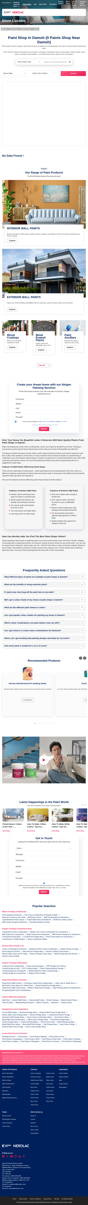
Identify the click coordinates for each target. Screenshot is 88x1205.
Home (5, 29)
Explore (12, 241)
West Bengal (54, 1056)
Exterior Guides (63, 1077)
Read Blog (6, 831)
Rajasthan (77, 1058)
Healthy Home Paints (37, 1080)
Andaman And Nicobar (78, 1062)
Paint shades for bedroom (12, 915)
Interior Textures (42, 1002)
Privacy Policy (23, 1199)
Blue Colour (34, 1101)
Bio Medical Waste (67, 1199)
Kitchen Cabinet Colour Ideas (57, 951)
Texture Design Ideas (10, 1022)
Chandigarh (43, 1060)
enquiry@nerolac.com (15, 1188)
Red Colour (34, 1087)
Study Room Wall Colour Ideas (14, 988)
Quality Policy (48, 1199)
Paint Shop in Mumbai (38, 1036)
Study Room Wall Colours (12, 983)
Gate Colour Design (67, 1024)
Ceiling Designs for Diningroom (14, 971)
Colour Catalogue (36, 1073)
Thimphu (55, 1062)
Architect (53, 4)
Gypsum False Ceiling (37, 973)
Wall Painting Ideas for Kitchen (66, 954)
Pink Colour (49, 1084)
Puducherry (67, 1062)
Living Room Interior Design (59, 1015)
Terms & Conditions (35, 1199)
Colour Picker (6, 1126)
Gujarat (27, 1058)
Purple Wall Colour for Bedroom (39, 920)
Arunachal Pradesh (35, 1058)
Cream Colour (50, 1098)
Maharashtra (70, 1056)
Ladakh (29, 1062)
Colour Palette (35, 1084)
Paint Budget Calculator (9, 1119)
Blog (60, 1080)
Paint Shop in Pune (57, 1036)
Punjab (82, 1056)
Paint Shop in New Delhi (51, 1039)
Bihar (8, 1056)
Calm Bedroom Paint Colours (13, 920)
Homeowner (6, 3)
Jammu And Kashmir (17, 1056)
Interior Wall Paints (19, 1000)
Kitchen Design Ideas (38, 1015)
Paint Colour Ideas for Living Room (59, 937)
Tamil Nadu (62, 1056)
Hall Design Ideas (51, 1024)
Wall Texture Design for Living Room (66, 934)
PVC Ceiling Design (29, 968)
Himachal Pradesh (47, 1058)
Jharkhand (37, 1056)
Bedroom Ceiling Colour (63, 920)
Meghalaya (5, 1060)
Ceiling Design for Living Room (14, 973)
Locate (73, 73)
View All (42, 365)
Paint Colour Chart (48, 1022)
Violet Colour (34, 1105)
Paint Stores (23, 1036)
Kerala (77, 1056)
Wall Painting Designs (66, 1022)
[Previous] (80, 658)
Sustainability (34, 1133)
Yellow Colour (35, 1094)
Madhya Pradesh (26, 29)
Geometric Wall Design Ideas (13, 1017)
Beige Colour (50, 1077)
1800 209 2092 (16, 1176)
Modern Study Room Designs (39, 988)
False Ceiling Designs (35, 966)
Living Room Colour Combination (15, 932)
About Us (33, 1116)
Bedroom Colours (34, 917)
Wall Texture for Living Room (13, 934)
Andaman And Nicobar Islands (11, 1062)
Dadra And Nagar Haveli (39, 1062)
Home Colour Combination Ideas (39, 1017)
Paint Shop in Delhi (32, 1039)
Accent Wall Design (9, 1012)
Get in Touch (34, 1126)
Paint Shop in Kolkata (72, 1039)
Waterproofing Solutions (25, 1002)
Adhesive (55, 1002)
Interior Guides (63, 1073)
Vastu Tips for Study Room (65, 983)
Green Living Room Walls (37, 939)
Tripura (50, 1060)
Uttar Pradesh (46, 1056)
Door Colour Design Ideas (36, 1027)
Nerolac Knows (6, 1116)
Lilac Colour (49, 1091)
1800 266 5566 (25, 1178)
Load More (27, 700)
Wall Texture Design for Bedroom (14, 922)
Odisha (61, 1062)
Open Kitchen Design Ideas (33, 951)
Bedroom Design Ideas (29, 1012)
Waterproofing (6, 1094)
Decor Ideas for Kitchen (11, 951)
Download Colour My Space (16, 4)
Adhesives (5, 1091)
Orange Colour (35, 1091)
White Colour (50, 1080)
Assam (71, 1058)
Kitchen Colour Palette (10, 956)
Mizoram (23, 1062)
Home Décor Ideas (61, 1017)
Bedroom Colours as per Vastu (13, 917)
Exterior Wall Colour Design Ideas (53, 1012)
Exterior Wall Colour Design (13, 1027)
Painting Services (9, 1036)
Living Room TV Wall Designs (13, 939)
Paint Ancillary (8, 1002)
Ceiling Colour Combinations (13, 966)
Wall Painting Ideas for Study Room (66, 988)
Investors (33, 1123)
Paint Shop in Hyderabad (71, 1041)
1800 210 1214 (24, 1180)
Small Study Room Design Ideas (48, 985)
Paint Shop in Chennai (51, 1041)
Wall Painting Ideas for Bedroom (56, 917)
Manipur (26, 1060)
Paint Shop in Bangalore (30, 1041)
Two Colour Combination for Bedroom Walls (41, 915)
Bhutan (50, 1062)
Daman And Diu (63, 1060)
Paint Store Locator (54, 545)
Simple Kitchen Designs (69, 949)
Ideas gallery (63, 1087)
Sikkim (55, 1060)
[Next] (84, 658)
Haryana (20, 1060)
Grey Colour (49, 1101)
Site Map (56, 1199)
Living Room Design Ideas (33, 937)
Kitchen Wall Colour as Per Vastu (14, 954)
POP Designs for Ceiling (55, 966)
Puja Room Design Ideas (60, 1020)
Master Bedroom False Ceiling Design (43, 971)
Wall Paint (6, 1000)
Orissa (11, 1058)
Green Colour (35, 1098)
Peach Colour (50, 1094)
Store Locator (14, 29)
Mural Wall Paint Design (32, 1024)
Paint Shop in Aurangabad (12, 1039)
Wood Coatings (53, 1000)
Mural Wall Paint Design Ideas (14, 1020)
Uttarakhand (57, 1058)
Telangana (5, 1058)
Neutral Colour (50, 1073)
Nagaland (36, 1060)
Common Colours (36, 1077)
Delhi (3, 1056)
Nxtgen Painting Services (9, 1098)
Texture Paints (66, 1002)
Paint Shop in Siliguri (10, 1041)
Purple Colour (50, 1087)
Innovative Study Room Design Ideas (38, 983)
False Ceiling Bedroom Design (52, 968)
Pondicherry (72, 1060)
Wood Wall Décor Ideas (11, 1024)
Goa (31, 1060)
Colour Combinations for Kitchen (14, 949)
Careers (33, 1119)
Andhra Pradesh (19, 1058)
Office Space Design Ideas (38, 1020)
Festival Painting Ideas (30, 1022)
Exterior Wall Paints (37, 1000)
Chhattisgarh (13, 1060)
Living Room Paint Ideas (11, 937)
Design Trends (63, 1084)
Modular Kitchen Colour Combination (44, 949)
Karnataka (65, 1058)
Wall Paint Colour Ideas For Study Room (17, 985)
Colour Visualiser (7, 1123)
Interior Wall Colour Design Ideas (15, 1015)
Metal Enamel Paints (69, 1000)
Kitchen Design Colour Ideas (41, 954)
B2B (35, 4)
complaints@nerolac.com (17, 1184)
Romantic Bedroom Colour (40, 922)
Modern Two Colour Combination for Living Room (49, 932)
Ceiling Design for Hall (10, 968)
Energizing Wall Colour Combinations (16, 990)
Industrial (43, 4)
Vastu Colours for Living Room (38, 934)
